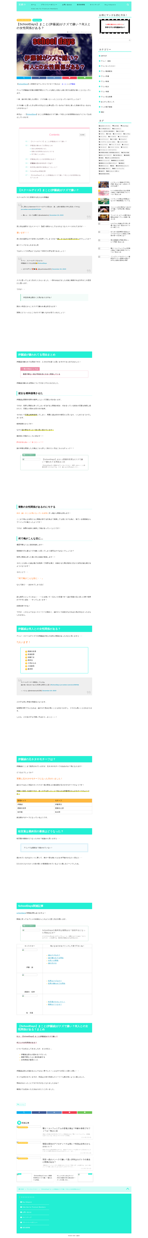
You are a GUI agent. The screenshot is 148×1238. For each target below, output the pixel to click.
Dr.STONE (116, 126)
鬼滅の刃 (102, 171)
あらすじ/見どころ (107, 102)
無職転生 (122, 163)
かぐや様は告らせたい (105, 128)
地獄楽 (101, 157)
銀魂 (113, 165)
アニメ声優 (105, 76)
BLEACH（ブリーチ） (105, 126)
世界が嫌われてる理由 (56, 983)
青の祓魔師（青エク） (105, 168)
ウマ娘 (109, 134)
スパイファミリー (104, 139)
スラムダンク (123, 139)
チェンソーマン (103, 144)
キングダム (127, 134)
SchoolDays (23, 84)
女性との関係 (53, 960)
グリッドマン (103, 136)
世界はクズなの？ (55, 981)
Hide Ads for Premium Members (44, 9)
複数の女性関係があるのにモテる (43, 151)
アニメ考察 (105, 91)
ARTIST (104, 56)
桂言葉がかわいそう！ (56, 1002)
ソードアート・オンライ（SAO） (108, 141)
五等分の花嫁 (126, 152)
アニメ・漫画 (106, 61)
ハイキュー (125, 144)
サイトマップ (95, 5)
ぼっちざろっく (117, 128)
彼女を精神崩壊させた (39, 148)
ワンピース (124, 147)
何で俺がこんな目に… (39, 154)
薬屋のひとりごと (104, 165)
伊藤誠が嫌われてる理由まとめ (41, 145)
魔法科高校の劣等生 (104, 173)
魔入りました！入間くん (113, 171)
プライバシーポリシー (49, 5)
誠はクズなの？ (54, 955)
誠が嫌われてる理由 (56, 958)
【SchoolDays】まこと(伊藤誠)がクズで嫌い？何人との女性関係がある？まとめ (55, 176)
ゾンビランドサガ (123, 141)
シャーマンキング (123, 136)
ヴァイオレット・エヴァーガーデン (108, 149)
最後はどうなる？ (55, 1004)
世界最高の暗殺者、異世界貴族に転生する (109, 152)
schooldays (21, 913)
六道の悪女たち (118, 155)
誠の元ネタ (52, 963)
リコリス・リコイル (114, 147)
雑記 (102, 112)
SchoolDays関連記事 (38, 171)
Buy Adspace (110, 5)
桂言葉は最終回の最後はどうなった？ (44, 167)
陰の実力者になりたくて (122, 165)
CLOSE (82, 134)
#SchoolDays (42, 263)
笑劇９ (22, 4)
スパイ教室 (114, 139)
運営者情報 (81, 5)
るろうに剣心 (121, 131)
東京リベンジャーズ (104, 160)
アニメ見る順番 (106, 97)
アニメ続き (105, 86)
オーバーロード (117, 134)
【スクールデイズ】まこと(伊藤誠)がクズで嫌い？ (48, 141)
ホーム (33, 5)
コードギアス (113, 136)
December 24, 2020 (56, 215)
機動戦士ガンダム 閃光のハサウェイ (108, 163)
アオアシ (102, 134)
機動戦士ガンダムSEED (118, 160)
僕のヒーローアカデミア (105, 155)
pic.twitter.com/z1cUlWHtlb (69, 685)
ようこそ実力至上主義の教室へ (107, 131)
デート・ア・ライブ (115, 144)
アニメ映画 (105, 81)
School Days (37, 20)
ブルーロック (103, 147)
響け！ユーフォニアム (119, 168)
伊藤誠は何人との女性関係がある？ (43, 159)
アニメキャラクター (24, 20)
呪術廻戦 (127, 155)
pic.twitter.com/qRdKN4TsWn (31, 209)
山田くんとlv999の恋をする (113, 157)
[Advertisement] (54, 333)
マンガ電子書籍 (106, 107)
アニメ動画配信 (106, 71)
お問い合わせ (67, 5)
